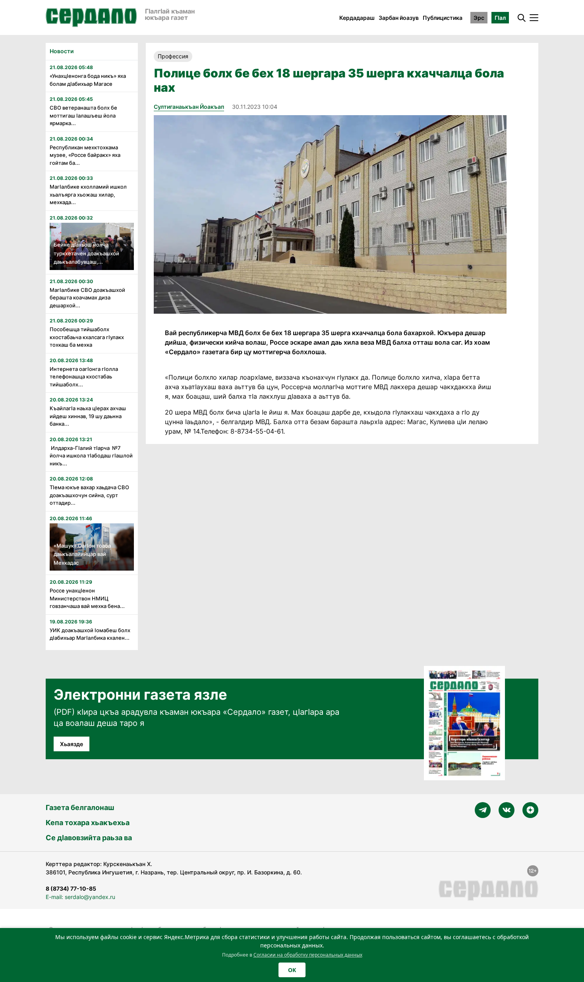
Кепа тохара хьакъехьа (88, 822)
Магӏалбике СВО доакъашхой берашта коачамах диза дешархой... (87, 298)
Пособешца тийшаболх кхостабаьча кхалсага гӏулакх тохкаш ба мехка (87, 337)
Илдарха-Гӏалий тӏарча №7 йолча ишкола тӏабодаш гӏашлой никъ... (91, 456)
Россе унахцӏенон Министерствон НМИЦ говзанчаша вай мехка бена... (87, 598)
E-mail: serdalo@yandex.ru (80, 896)
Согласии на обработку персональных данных (307, 954)
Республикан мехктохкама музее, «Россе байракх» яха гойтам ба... (85, 155)
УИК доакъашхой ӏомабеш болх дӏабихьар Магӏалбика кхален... (90, 634)
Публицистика (442, 17)
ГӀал (500, 17)
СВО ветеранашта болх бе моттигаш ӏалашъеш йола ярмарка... (83, 115)
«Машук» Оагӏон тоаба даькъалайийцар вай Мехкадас (82, 554)
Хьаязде (71, 744)
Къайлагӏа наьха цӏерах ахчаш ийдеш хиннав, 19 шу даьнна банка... (88, 416)
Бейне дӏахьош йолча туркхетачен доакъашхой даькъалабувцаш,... (86, 253)
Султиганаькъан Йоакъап (189, 106)
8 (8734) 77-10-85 (71, 888)
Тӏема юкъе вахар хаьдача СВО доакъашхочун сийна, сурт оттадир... (89, 495)
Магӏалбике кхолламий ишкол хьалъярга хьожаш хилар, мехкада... (88, 194)
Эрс (479, 17)
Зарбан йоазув (399, 17)
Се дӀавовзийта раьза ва (89, 837)
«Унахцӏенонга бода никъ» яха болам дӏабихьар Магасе (88, 80)
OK (292, 970)
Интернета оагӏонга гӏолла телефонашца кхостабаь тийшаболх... (84, 377)
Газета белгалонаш (80, 807)
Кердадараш (357, 17)
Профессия (173, 56)
